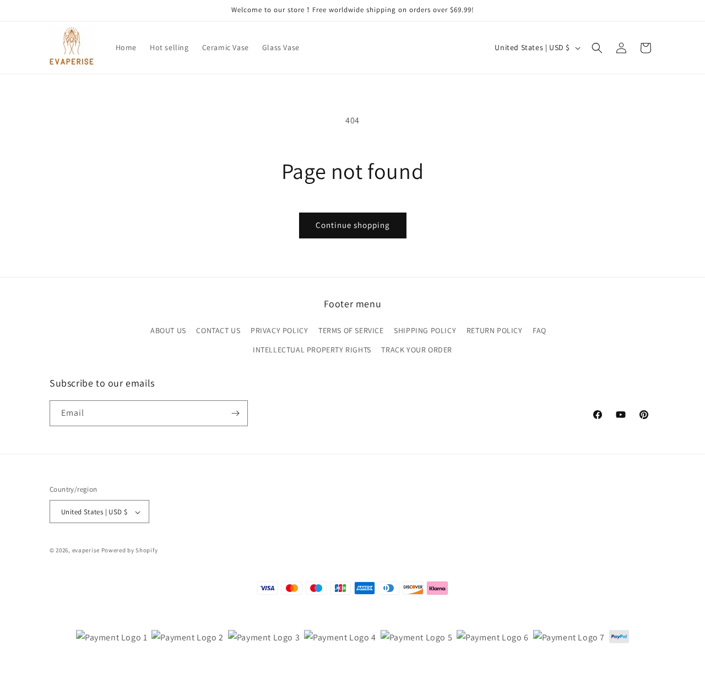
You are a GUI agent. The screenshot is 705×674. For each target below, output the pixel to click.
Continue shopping (353, 225)
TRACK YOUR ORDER (416, 350)
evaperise (86, 551)
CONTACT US (218, 331)
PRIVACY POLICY (279, 331)
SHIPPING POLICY (425, 331)
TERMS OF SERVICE (351, 331)
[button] (597, 48)
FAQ (539, 331)
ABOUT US (168, 331)
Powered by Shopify (129, 551)
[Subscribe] (235, 413)
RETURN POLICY (495, 331)
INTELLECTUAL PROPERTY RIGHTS (312, 350)
